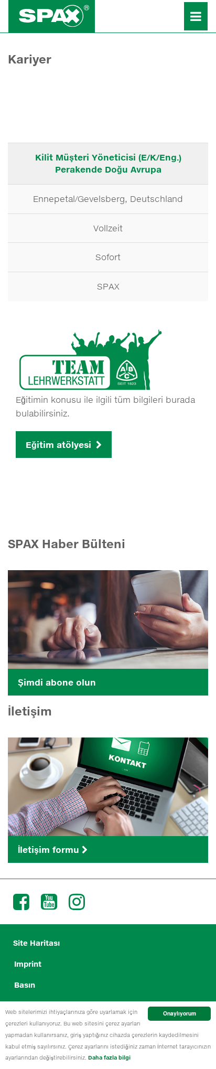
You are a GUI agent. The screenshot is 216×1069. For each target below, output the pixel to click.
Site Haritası (36, 942)
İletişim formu (50, 849)
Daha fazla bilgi (109, 1057)
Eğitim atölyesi (60, 445)
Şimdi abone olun (57, 682)
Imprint (27, 963)
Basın (24, 984)
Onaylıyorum (179, 1013)
